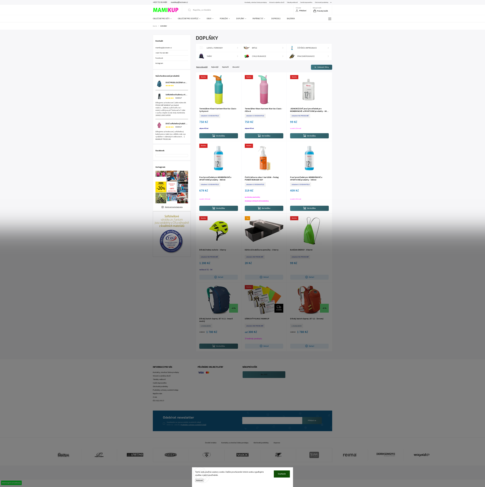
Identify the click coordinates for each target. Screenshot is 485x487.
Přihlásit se (312, 420)
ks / (264, 374)
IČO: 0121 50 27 (158, 400)
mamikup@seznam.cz (163, 48)
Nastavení (199, 480)
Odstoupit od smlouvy (11, 483)
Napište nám (157, 393)
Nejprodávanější (202, 67)
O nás (155, 397)
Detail (220, 277)
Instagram (159, 63)
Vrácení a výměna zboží (276, 2)
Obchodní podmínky (321, 2)
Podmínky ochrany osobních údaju (165, 390)
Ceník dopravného (306, 2)
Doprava (277, 443)
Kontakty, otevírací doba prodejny (256, 2)
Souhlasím (282, 474)
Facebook (159, 58)
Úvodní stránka (210, 443)
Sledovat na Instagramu (174, 207)
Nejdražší (225, 67)
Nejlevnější (214, 67)
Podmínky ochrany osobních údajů (193, 425)
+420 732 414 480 (161, 53)
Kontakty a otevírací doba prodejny (234, 443)
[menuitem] (164, 18)
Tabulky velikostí (292, 2)
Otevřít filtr (321, 67)
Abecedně (235, 67)
